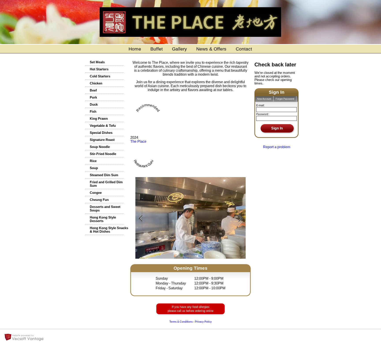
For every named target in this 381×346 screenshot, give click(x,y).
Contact (244, 49)
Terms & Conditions (181, 321)
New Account (264, 98)
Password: (262, 114)
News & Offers (211, 49)
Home (135, 49)
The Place (138, 141)
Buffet (156, 49)
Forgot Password (285, 98)
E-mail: (260, 105)
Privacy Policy (203, 321)
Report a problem (276, 147)
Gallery (179, 49)
